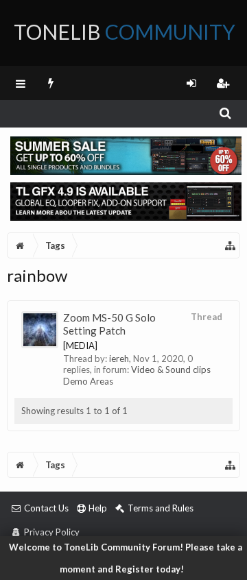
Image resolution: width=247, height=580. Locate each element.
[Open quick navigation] (230, 245)
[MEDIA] (80, 345)
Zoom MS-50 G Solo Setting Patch (109, 324)
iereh (119, 358)
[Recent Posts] (51, 83)
